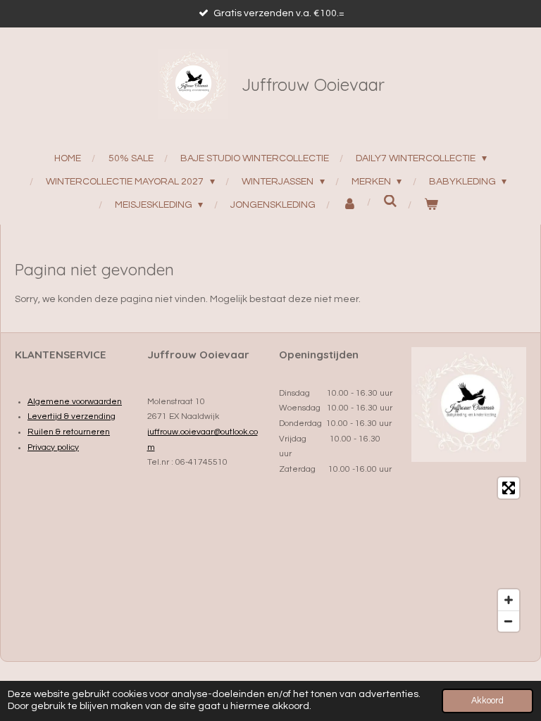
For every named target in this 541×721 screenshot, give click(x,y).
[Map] (469, 554)
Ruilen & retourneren (68, 432)
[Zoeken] (390, 202)
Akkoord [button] (487, 701)
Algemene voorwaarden (74, 401)
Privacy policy (53, 447)
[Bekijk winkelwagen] (431, 205)
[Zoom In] (508, 599)
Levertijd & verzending (71, 416)
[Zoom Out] (508, 621)
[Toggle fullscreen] (508, 488)
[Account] (349, 205)
